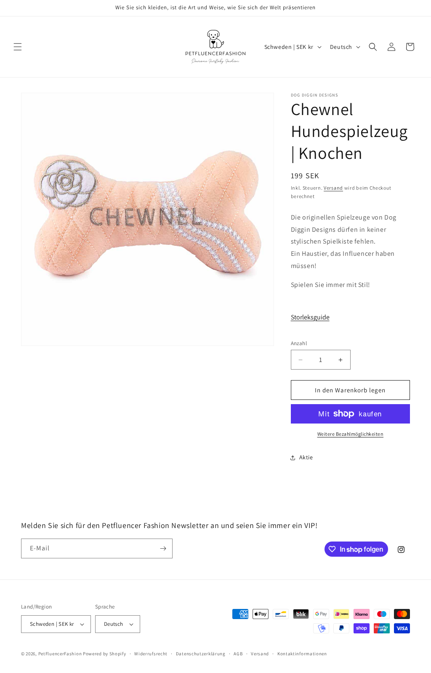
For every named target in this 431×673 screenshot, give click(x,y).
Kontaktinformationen (302, 654)
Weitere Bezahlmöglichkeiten (350, 434)
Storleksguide (310, 317)
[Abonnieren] (163, 548)
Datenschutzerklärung (201, 654)
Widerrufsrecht (151, 654)
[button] (17, 47)
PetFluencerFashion (60, 654)
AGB (238, 654)
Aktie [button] (306, 457)
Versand (333, 188)
